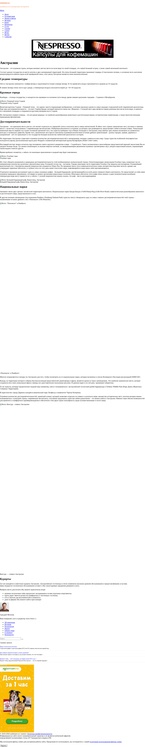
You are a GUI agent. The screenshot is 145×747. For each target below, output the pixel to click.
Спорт (7, 31)
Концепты (8, 24)
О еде (7, 27)
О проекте (8, 633)
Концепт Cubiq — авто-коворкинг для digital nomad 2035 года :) (18, 659)
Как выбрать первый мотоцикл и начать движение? (14, 653)
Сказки (7, 29)
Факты (7, 629)
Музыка (8, 20)
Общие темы (9, 631)
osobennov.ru (5, 3)
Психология (9, 626)
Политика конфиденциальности (39, 734)
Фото (7, 14)
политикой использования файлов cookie (106, 742)
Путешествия (10, 16)
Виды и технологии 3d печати (8, 646)
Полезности (9, 635)
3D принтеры (10, 622)
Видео (7, 35)
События (8, 37)
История (8, 624)
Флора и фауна (10, 18)
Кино (7, 22)
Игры (7, 33)
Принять (4, 746)
